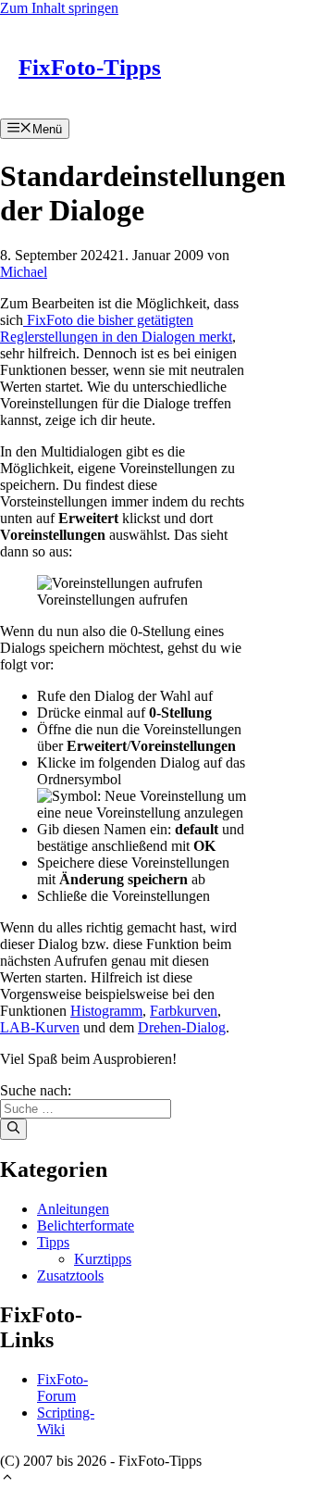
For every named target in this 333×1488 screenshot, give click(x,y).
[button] (7, 1479)
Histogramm (106, 1011)
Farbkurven (183, 1011)
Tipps (53, 1242)
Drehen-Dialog (182, 1027)
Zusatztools (70, 1275)
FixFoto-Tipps (89, 67)
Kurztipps (102, 1259)
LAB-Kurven (40, 1027)
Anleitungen (73, 1209)
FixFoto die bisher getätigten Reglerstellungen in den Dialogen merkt (116, 328)
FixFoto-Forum (62, 1387)
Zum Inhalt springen (59, 8)
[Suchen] (13, 1129)
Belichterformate (85, 1225)
